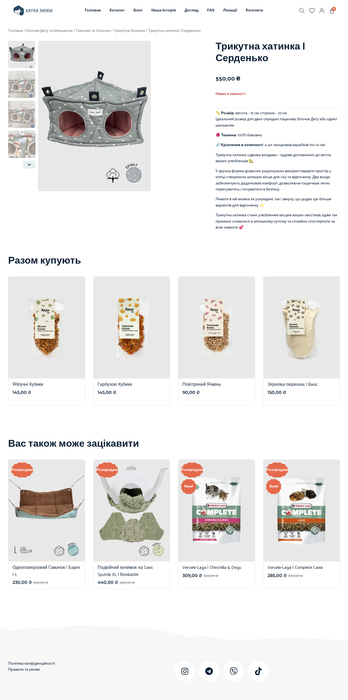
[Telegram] (209, 671)
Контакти (254, 10)
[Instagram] (184, 671)
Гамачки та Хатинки (93, 31)
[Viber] (233, 671)
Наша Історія (163, 10)
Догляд (191, 10)
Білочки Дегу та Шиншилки (49, 31)
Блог (138, 10)
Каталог (117, 10)
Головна (93, 10)
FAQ (211, 10)
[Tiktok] (258, 671)
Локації (230, 10)
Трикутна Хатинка (129, 31)
